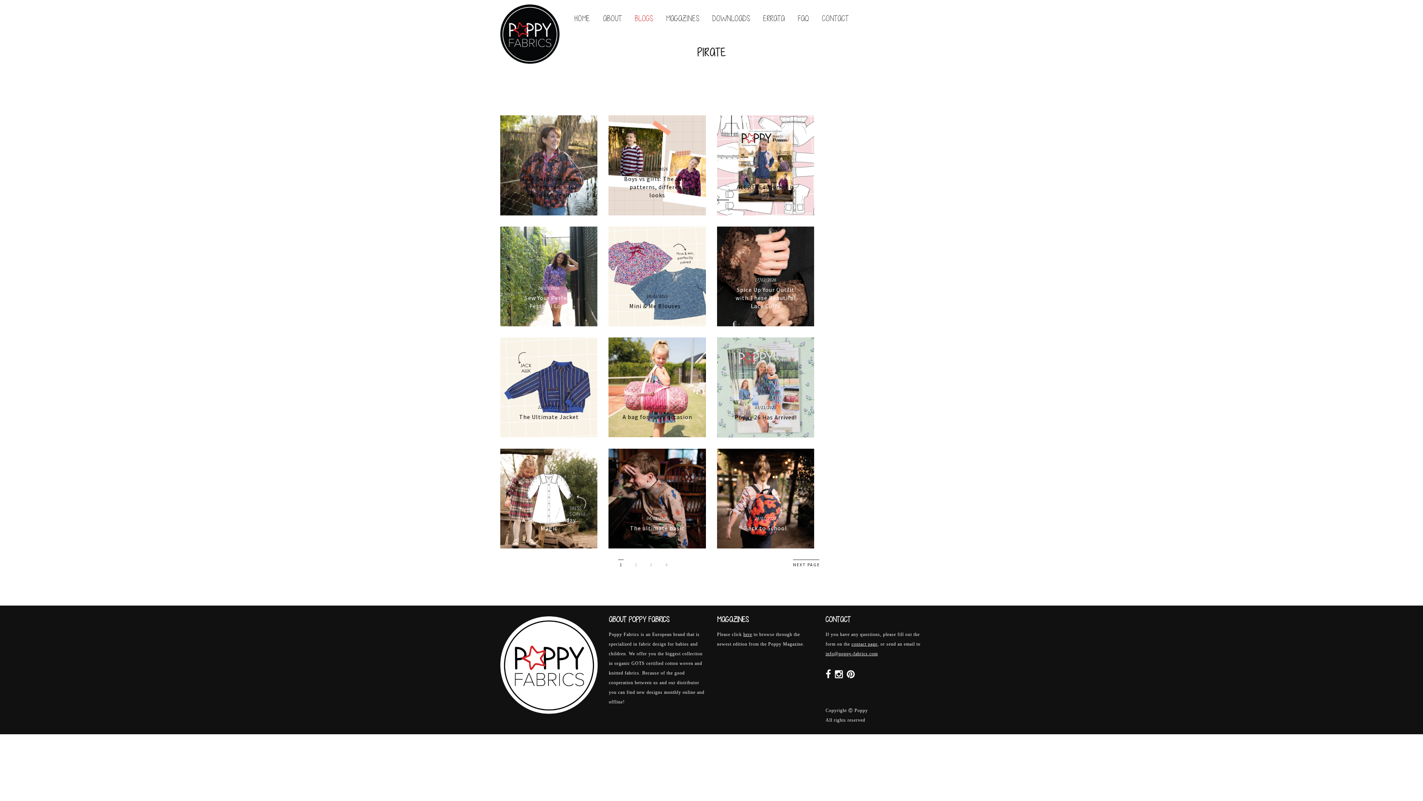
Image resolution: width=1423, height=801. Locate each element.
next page (806, 564)
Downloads (731, 18)
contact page (865, 644)
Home (582, 18)
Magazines (682, 18)
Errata (774, 18)
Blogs (644, 18)
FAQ (803, 18)
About (612, 18)
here (747, 634)
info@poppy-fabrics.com (852, 653)
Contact (835, 18)
